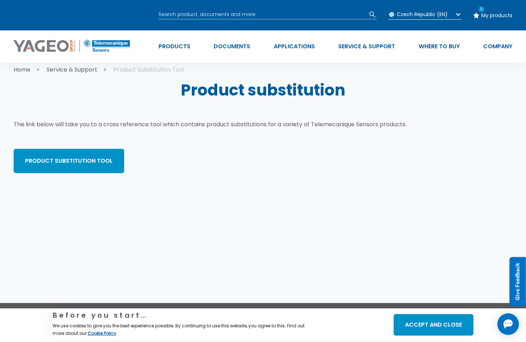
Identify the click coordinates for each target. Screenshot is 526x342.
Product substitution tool (69, 161)
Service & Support (72, 69)
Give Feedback (517, 282)
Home (22, 69)
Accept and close (433, 325)
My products (496, 15)
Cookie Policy (102, 333)
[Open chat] (508, 324)
